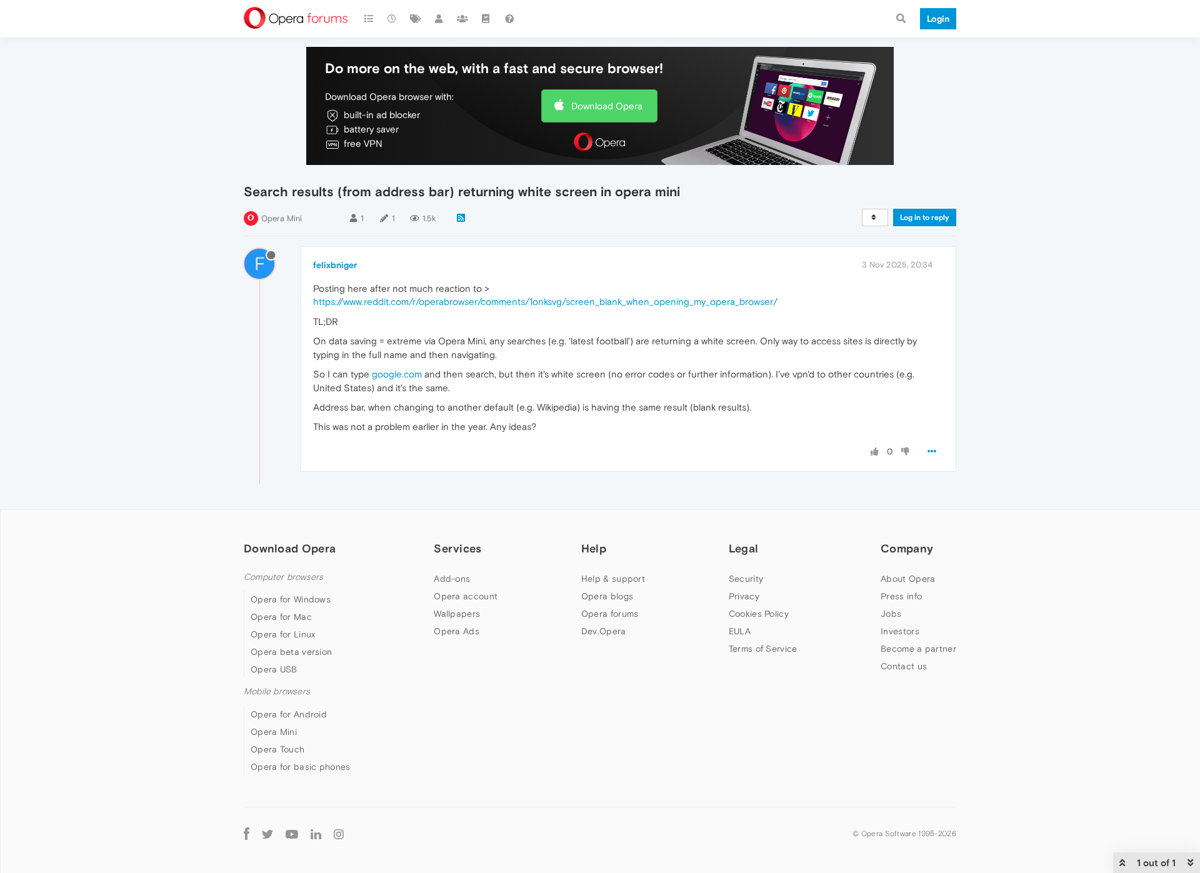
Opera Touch (277, 749)
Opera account (466, 596)
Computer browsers (283, 577)
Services (457, 548)
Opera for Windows (291, 599)
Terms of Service (763, 649)
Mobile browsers (277, 691)
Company (907, 548)
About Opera (908, 579)
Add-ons (452, 579)
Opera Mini (281, 218)
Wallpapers (457, 614)
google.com (397, 374)
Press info (901, 596)
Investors (900, 631)
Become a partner (918, 649)
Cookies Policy (759, 614)
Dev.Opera (603, 631)
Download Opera (606, 106)
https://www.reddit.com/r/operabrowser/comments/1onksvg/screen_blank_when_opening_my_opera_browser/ (545, 301)
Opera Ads (456, 631)
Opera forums (610, 614)
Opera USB (274, 669)
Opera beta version (291, 652)
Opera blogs (607, 596)
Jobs (891, 614)
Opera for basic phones (301, 767)
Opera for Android (289, 714)
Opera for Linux (283, 634)
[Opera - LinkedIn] (316, 834)
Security (746, 579)
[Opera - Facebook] (247, 834)
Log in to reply (924, 217)
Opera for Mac (281, 617)
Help (593, 548)
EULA (740, 631)
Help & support (613, 579)
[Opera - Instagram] (339, 834)
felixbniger (335, 265)
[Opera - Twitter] (267, 834)
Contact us (904, 666)
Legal (744, 548)
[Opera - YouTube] (291, 834)
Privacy (744, 596)
